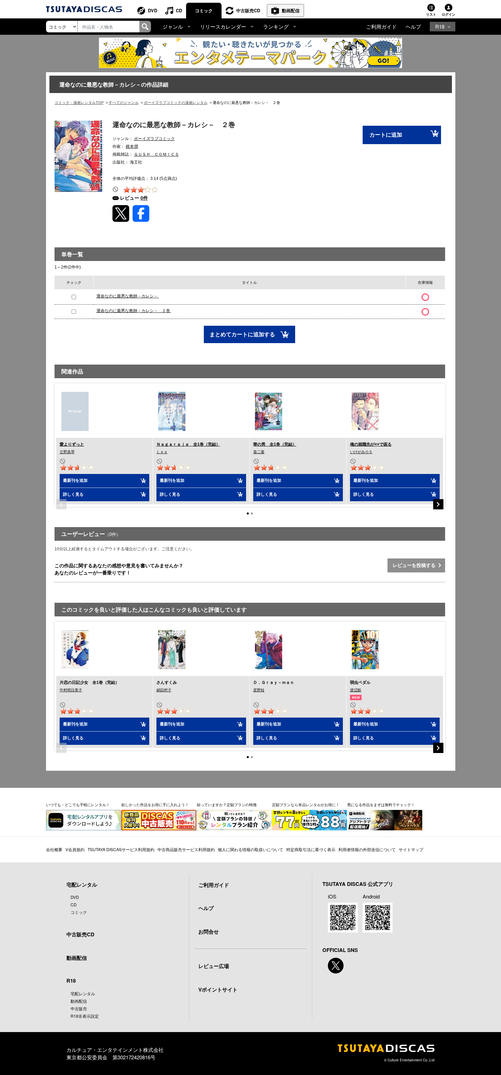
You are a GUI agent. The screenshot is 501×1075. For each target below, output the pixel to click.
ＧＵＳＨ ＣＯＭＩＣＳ (156, 154)
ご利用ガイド (381, 26)
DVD (152, 10)
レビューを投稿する (415, 565)
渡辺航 (355, 690)
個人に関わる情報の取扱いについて (250, 849)
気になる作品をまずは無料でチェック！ (381, 804)
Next (438, 504)
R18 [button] (439, 26)
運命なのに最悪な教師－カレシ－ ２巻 (133, 310)
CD (179, 10)
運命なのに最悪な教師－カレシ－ (127, 296)
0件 (144, 198)
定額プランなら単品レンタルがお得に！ (305, 804)
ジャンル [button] (173, 26)
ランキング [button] (276, 26)
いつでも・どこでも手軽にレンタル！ (78, 804)
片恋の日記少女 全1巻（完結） (89, 682)
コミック (204, 10)
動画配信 (291, 10)
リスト (431, 14)
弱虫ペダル (360, 682)
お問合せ (208, 931)
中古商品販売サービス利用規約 (186, 849)
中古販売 (79, 1008)
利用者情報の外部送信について (367, 849)
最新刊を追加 (75, 480)
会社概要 (54, 849)
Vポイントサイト (218, 989)
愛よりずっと (72, 444)
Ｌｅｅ (162, 452)
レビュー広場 (213, 966)
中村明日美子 (71, 690)
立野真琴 (67, 452)
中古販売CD (248, 10)
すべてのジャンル (124, 103)
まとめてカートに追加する (243, 334)
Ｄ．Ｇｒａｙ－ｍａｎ (273, 682)
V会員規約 (75, 849)
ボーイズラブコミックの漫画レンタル (176, 103)
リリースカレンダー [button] (223, 26)
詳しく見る (73, 494)
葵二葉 (258, 452)
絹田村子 (163, 690)
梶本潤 (132, 146)
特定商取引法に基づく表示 (310, 849)
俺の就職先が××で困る (371, 444)
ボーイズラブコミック (154, 138)
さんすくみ (166, 682)
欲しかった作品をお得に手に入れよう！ (155, 804)
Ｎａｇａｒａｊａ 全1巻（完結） (188, 444)
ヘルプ (413, 26)
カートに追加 (385, 135)
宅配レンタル (83, 993)
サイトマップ (411, 849)
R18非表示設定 (85, 1016)
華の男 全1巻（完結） (275, 444)
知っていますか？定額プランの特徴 (227, 804)
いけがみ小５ (361, 452)
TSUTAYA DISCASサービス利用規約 (121, 849)
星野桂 (258, 690)
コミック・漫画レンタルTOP (79, 103)
